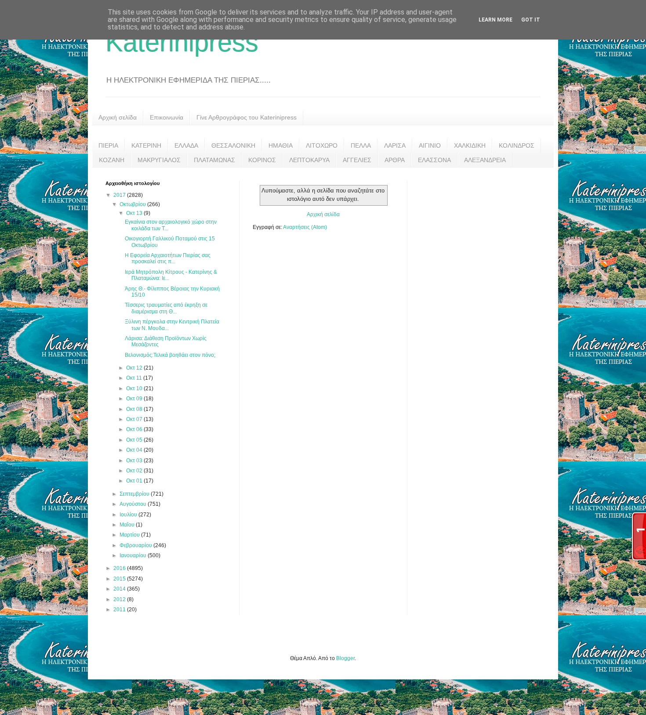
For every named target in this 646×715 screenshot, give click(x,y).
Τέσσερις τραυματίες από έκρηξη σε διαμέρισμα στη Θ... (166, 308)
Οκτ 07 (135, 419)
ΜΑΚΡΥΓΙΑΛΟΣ (159, 159)
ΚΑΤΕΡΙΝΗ (146, 145)
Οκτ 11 (134, 378)
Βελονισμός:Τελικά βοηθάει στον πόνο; (170, 355)
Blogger (345, 658)
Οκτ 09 (135, 399)
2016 (120, 568)
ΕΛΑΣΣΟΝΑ (434, 159)
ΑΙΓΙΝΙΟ (430, 145)
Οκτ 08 (135, 409)
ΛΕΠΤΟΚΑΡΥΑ (309, 159)
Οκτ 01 (135, 481)
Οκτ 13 (135, 213)
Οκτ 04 (135, 450)
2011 (120, 609)
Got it (530, 20)
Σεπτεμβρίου (135, 494)
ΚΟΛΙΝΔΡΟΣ (516, 145)
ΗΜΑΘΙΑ (281, 145)
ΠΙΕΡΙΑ (108, 145)
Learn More (495, 20)
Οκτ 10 (135, 388)
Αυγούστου (134, 504)
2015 (120, 579)
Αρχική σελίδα (117, 117)
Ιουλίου (129, 515)
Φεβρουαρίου (136, 545)
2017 (120, 195)
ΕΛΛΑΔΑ (186, 145)
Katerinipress (181, 42)
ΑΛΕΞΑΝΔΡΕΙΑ (485, 159)
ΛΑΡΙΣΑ (395, 145)
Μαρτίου (130, 535)
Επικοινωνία (166, 117)
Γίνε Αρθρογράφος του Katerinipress (246, 117)
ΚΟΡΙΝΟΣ (262, 159)
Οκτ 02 (135, 471)
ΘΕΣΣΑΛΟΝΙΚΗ (233, 145)
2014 (120, 589)
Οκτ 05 (135, 440)
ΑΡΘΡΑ (395, 159)
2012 (120, 599)
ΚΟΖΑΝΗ (111, 159)
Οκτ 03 (135, 460)
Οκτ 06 (135, 429)
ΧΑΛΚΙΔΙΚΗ (470, 145)
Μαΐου (128, 525)
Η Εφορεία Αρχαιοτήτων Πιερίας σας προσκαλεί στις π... (167, 258)
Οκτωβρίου (133, 204)
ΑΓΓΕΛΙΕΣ (357, 159)
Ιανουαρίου (134, 555)
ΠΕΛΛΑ (361, 145)
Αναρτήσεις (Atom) (305, 227)
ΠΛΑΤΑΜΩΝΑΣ (214, 159)
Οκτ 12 (135, 368)
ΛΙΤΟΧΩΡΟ (322, 145)
